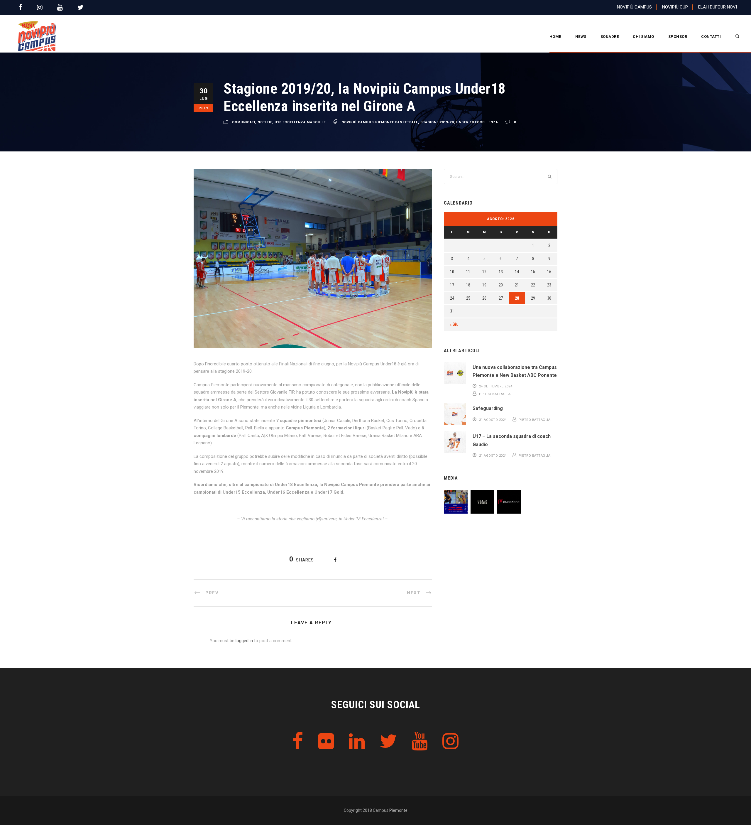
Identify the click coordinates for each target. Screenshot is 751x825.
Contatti (711, 36)
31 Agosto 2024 (493, 420)
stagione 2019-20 (437, 122)
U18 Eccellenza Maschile (300, 122)
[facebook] (20, 7)
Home (555, 36)
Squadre (610, 36)
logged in (244, 640)
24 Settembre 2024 (495, 386)
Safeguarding (488, 408)
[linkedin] (357, 741)
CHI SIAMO (643, 36)
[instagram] (40, 7)
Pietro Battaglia (495, 394)
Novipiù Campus (634, 7)
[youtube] (60, 7)
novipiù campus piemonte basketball (379, 122)
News (580, 36)
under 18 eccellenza (477, 122)
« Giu (454, 324)
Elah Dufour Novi (717, 7)
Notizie (265, 122)
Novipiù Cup (675, 7)
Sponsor (677, 36)
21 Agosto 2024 (493, 456)
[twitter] (80, 7)
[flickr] (326, 741)
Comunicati (243, 122)
